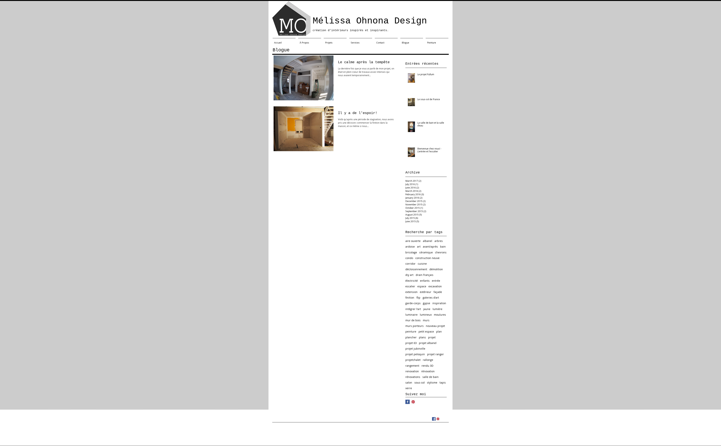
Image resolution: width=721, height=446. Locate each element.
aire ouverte (413, 241)
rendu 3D (427, 365)
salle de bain (430, 377)
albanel (427, 241)
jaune (426, 309)
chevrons (440, 252)
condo (409, 258)
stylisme (432, 382)
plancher (411, 337)
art (419, 246)
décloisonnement (416, 269)
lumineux (426, 314)
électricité (411, 280)
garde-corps (413, 303)
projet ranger (435, 354)
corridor (410, 263)
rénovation (428, 371)
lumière (437, 309)
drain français (424, 275)
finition (409, 297)
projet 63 (411, 343)
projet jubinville (415, 348)
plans (422, 337)
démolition (436, 269)
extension (411, 292)
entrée (436, 280)
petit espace (426, 331)
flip (418, 297)
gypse (426, 303)
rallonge (428, 360)
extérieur (425, 292)
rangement (412, 365)
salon (408, 382)
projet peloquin (415, 354)
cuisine (422, 263)
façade (438, 292)
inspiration (439, 303)
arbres (438, 241)
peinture (410, 331)
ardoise (410, 246)
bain (443, 246)
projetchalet (413, 360)
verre (408, 388)
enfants (425, 280)
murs (426, 320)
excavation (435, 286)
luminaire (411, 314)
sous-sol (419, 382)
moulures (440, 314)
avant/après (430, 246)
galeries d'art (431, 297)
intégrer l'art (413, 309)
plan (439, 331)
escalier (410, 286)
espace (421, 286)
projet (432, 337)
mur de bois (413, 320)
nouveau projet (435, 326)
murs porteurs (414, 326)
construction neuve (427, 258)
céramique (426, 252)
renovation (412, 371)
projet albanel (428, 343)
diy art (409, 275)
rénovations (412, 377)
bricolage (411, 252)
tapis (443, 382)
